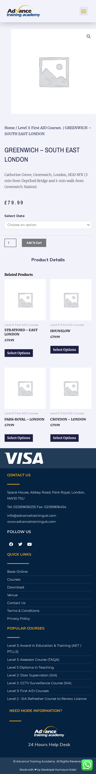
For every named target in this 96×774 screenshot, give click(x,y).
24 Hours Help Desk (49, 744)
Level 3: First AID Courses (40, 128)
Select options (18, 353)
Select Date (14, 216)
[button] (83, 11)
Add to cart (34, 243)
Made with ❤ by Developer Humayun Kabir (48, 770)
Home (9, 128)
